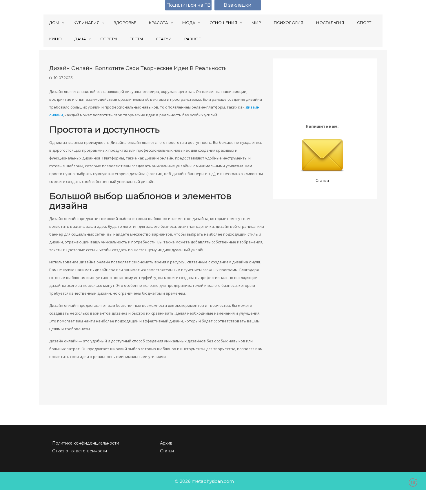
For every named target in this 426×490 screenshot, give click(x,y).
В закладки (238, 5)
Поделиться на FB (188, 5)
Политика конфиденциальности (85, 443)
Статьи (322, 180)
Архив (166, 443)
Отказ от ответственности (79, 451)
